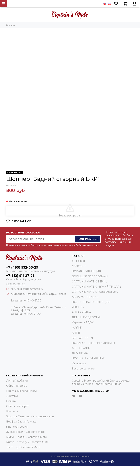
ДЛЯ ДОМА (80, 353)
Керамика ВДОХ (83, 322)
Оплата (11, 401)
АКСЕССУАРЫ (81, 348)
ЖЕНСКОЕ (79, 261)
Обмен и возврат (17, 406)
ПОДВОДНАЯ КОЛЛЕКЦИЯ (91, 302)
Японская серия (17, 426)
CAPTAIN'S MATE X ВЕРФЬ (89, 281)
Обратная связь (16, 385)
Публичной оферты (87, 245)
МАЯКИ (77, 327)
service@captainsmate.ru (27, 288)
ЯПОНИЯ (78, 307)
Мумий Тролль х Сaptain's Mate (26, 437)
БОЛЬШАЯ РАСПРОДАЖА (90, 276)
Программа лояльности (21, 391)
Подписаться (87, 239)
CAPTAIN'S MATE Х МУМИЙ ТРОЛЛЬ (97, 286)
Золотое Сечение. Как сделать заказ (30, 416)
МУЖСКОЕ (79, 266)
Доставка (12, 396)
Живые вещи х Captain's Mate (25, 431)
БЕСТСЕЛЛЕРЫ (82, 337)
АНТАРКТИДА (81, 312)
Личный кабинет (17, 380)
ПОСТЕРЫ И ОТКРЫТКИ (88, 358)
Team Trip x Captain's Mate (23, 447)
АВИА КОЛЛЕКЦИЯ (85, 297)
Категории (79, 363)
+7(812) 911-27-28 (20, 276)
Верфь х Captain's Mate (21, 421)
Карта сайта (83, 456)
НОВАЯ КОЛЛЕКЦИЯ (86, 271)
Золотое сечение (83, 368)
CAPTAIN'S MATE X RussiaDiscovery (95, 291)
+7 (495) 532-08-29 (22, 267)
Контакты (12, 411)
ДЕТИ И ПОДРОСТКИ (86, 317)
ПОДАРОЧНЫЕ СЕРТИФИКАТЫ (93, 343)
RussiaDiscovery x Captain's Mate (27, 442)
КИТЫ (76, 332)
